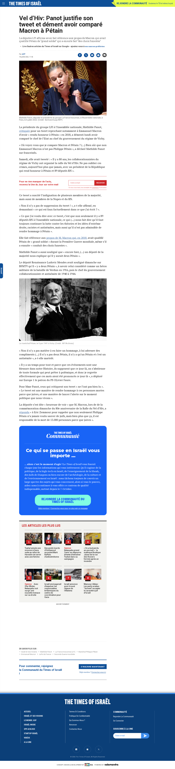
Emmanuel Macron (28, 654)
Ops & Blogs (29, 729)
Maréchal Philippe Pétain (88, 652)
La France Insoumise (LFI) (65, 652)
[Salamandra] (111, 764)
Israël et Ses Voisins (29, 652)
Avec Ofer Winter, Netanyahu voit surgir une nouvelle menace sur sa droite (32, 589)
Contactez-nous (75, 729)
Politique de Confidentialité (79, 716)
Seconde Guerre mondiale (64, 654)
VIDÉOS (27, 738)
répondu (24, 412)
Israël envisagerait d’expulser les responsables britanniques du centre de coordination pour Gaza (52, 590)
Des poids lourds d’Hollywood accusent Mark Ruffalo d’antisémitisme (52, 552)
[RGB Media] (89, 764)
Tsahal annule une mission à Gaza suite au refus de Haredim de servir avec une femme (33, 552)
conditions (95, 187)
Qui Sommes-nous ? (77, 720)
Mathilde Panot (46, 652)
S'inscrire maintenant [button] (93, 666)
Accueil (27, 711)
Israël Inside (30, 725)
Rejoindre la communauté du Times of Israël (62, 500)
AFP (23, 54)
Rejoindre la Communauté (132, 3)
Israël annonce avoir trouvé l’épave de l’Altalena (71, 587)
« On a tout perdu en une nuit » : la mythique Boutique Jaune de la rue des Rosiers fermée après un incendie (92, 554)
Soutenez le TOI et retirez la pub (160, 3)
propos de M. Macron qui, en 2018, (66, 237)
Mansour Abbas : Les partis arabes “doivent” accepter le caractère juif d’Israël (92, 588)
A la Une (27, 742)
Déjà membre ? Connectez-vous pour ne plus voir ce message (63, 508)
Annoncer (73, 725)
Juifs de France (45, 654)
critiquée (24, 131)
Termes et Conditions (77, 711)
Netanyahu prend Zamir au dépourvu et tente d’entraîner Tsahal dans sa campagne (72, 553)
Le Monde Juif (30, 720)
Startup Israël (31, 733)
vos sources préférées (95, 46)
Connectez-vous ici (98, 672)
